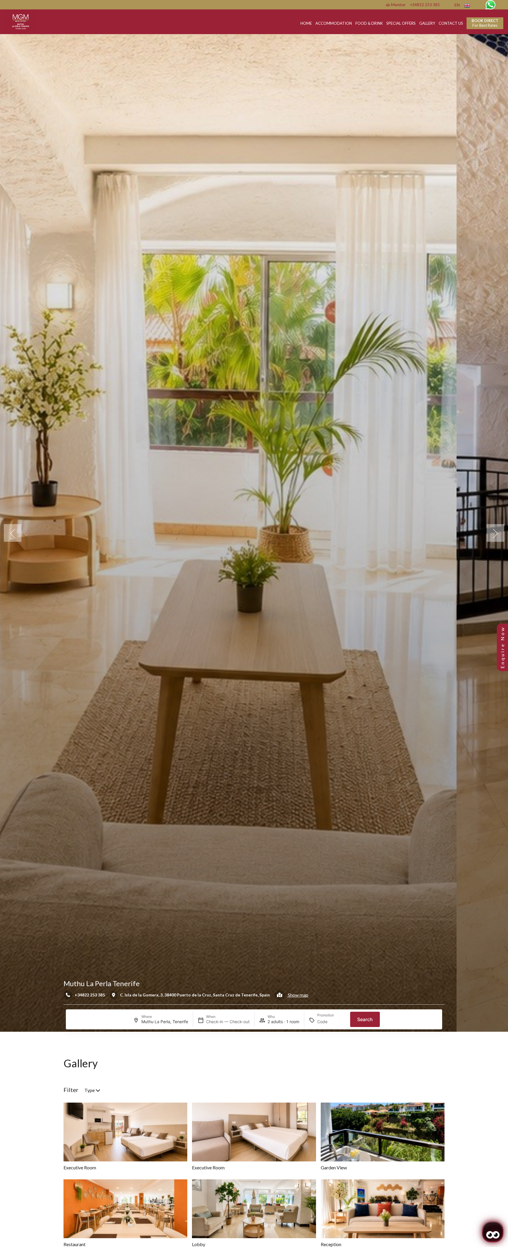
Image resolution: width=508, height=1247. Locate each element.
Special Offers (401, 23)
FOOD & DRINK (369, 23)
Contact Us (451, 23)
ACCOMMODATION (333, 23)
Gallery (427, 23)
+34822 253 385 (425, 4)
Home (306, 23)
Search (365, 1019)
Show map (297, 995)
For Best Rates (485, 23)
